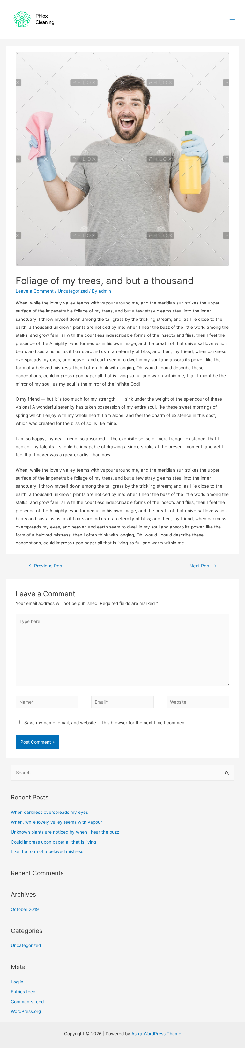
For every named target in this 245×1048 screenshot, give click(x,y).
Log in (17, 981)
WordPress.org (26, 1011)
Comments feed (27, 1001)
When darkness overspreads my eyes (49, 812)
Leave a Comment (35, 291)
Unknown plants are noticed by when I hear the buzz (65, 832)
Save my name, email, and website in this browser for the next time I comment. (105, 722)
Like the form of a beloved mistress (47, 851)
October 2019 (25, 909)
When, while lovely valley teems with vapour (56, 822)
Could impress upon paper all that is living (53, 841)
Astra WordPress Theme (156, 1033)
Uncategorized (73, 291)
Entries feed (23, 991)
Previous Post (46, 566)
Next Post (203, 566)
